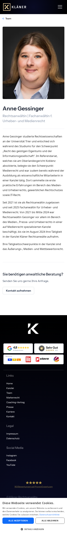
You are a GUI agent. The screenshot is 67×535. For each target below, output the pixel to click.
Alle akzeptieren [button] (18, 520)
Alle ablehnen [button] (50, 520)
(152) (56, 350)
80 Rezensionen (18, 350)
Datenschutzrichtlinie (49, 514)
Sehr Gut (52, 347)
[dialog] (33, 516)
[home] (15, 7)
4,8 (15, 347)
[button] (60, 7)
